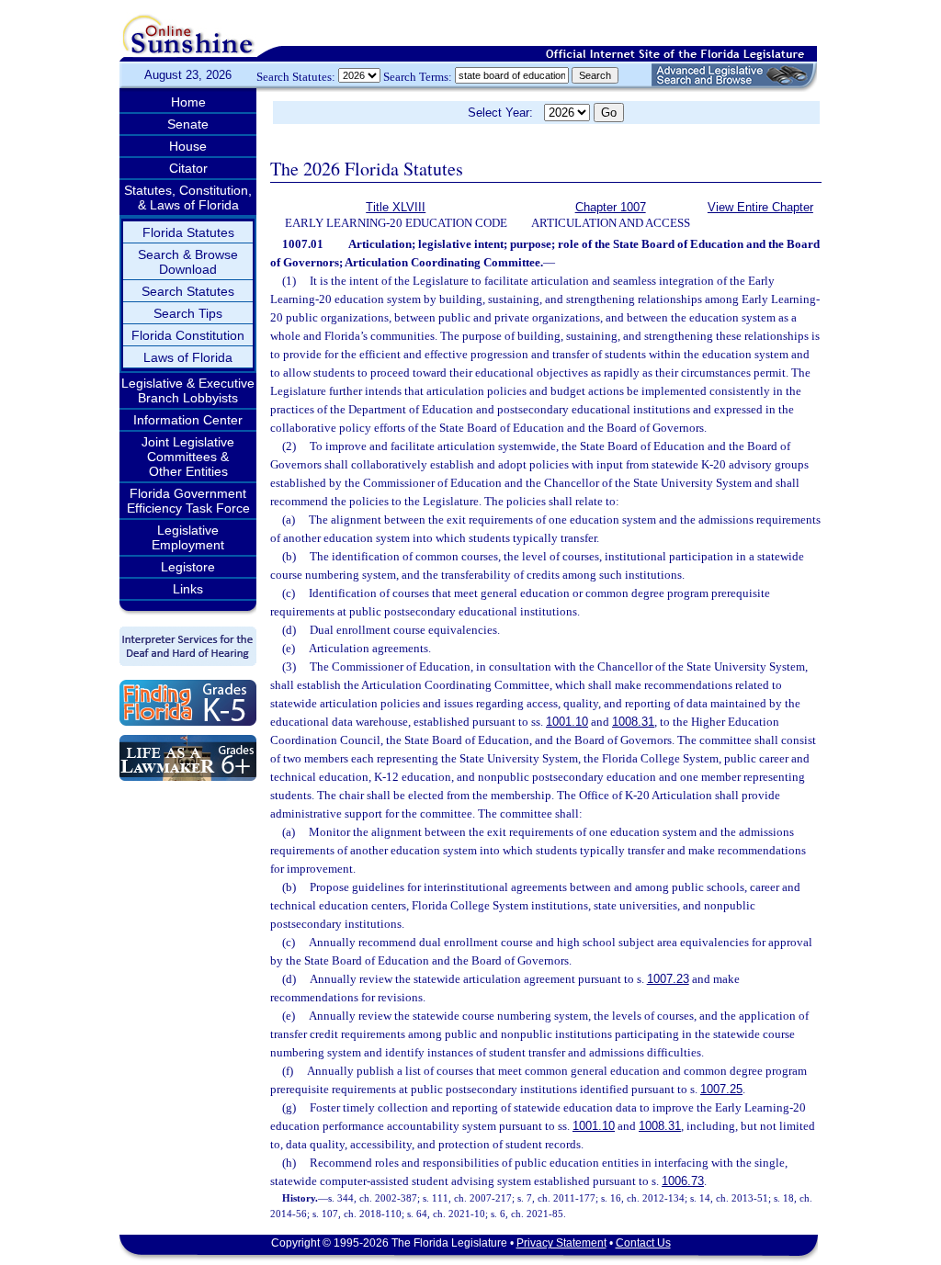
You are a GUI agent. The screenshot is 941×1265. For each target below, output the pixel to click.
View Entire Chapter (760, 207)
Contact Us (643, 1243)
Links (188, 589)
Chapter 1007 (610, 207)
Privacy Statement (561, 1243)
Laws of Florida (187, 357)
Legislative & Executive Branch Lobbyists (188, 390)
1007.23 (668, 979)
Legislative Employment (188, 537)
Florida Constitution (187, 335)
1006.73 (683, 1181)
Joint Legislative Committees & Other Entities (188, 457)
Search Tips (187, 313)
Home (188, 102)
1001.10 (567, 722)
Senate (188, 124)
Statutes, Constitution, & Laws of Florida (188, 197)
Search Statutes (188, 291)
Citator (188, 168)
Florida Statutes (188, 232)
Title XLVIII (395, 207)
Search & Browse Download (188, 262)
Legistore (188, 566)
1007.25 (721, 1089)
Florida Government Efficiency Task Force (188, 500)
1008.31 (633, 722)
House (188, 146)
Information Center (188, 419)
